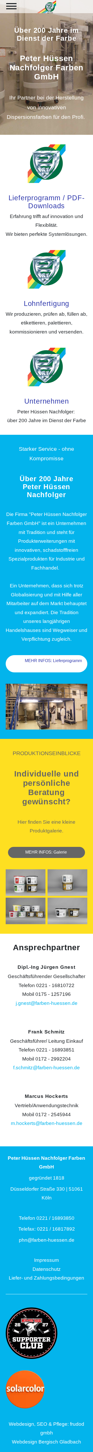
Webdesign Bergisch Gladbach (46, 1442)
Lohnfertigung (46, 303)
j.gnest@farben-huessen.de (47, 1003)
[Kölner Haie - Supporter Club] (46, 1333)
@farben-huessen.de (50, 1240)
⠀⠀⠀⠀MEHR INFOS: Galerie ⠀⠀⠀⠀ (46, 852)
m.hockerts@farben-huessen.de (46, 1123)
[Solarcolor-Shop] (46, 1389)
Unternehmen (46, 401)
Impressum (46, 1260)
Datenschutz (47, 1269)
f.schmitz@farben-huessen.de (46, 1067)
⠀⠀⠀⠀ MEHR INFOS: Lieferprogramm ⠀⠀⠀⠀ (46, 663)
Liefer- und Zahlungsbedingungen (46, 1278)
